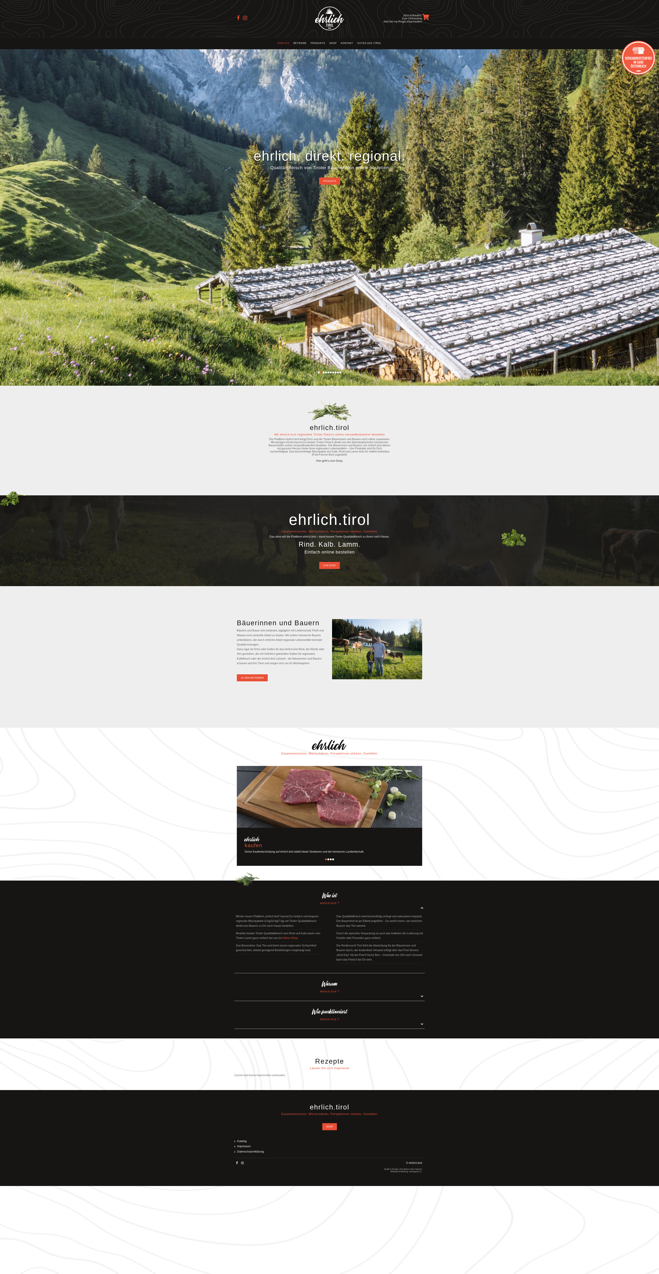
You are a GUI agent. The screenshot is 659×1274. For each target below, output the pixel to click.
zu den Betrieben (252, 677)
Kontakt (347, 43)
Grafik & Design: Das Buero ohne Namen (403, 1169)
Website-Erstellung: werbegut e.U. (406, 1171)
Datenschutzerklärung (250, 1151)
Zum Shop (329, 565)
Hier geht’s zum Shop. (329, 460)
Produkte (318, 43)
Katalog (242, 1141)
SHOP (329, 1126)
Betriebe (300, 43)
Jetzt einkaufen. (412, 15)
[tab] (329, 899)
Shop (333, 43)
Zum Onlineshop (412, 18)
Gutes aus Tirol (369, 43)
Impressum (244, 1146)
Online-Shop (290, 937)
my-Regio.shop (403, 21)
